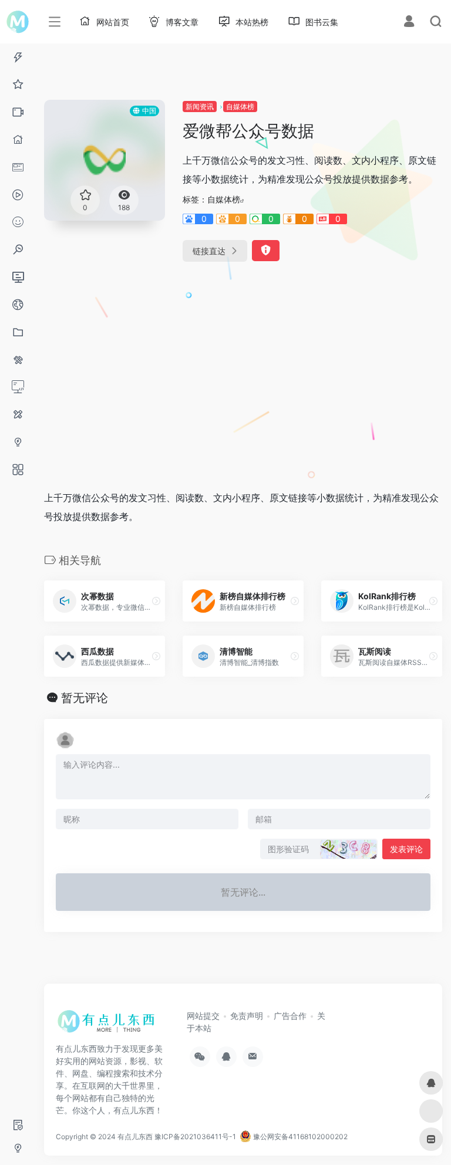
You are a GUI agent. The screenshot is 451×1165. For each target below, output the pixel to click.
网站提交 (203, 1016)
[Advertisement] (196, 364)
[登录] (409, 22)
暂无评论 (84, 698)
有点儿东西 (135, 1136)
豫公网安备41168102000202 (299, 1136)
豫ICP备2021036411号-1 (195, 1136)
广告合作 (290, 1016)
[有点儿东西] (108, 1025)
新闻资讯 (200, 106)
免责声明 (246, 1016)
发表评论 (406, 849)
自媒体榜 (240, 106)
